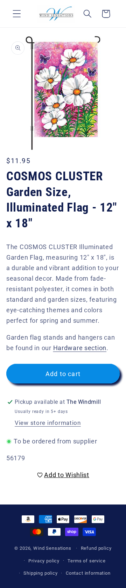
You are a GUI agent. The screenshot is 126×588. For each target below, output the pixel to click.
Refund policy (96, 548)
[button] (17, 14)
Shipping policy (40, 573)
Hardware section (80, 348)
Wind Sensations (52, 548)
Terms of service (86, 560)
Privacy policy (43, 560)
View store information (48, 422)
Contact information (88, 573)
